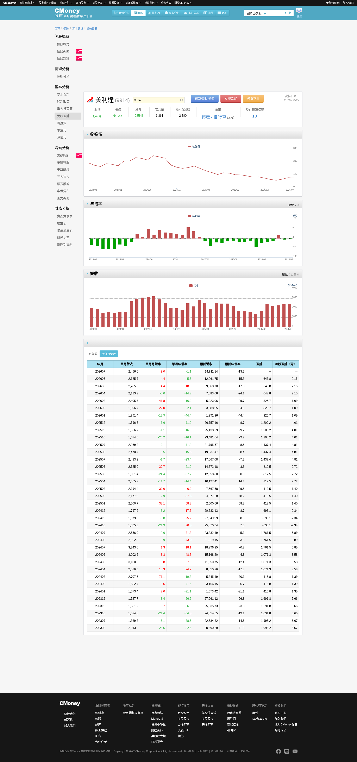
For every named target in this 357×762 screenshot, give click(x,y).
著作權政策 (217, 751)
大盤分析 (124, 12)
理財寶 (99, 713)
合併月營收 (108, 354)
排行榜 (156, 12)
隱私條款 (189, 751)
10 (254, 116)
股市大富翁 (234, 713)
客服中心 (280, 713)
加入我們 (70, 725)
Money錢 (157, 718)
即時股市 (81, 2)
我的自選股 (254, 13)
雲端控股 (233, 724)
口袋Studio (259, 718)
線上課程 (101, 730)
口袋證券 (157, 741)
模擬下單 (253, 98)
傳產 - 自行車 (214, 117)
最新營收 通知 (204, 98)
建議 (299, 16)
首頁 (57, 28)
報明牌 (231, 730)
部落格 (68, 719)
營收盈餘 (92, 28)
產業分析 (174, 12)
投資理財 (64, 2)
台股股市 (183, 713)
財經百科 (157, 730)
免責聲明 (245, 751)
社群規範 (232, 751)
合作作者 (101, 741)
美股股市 (183, 718)
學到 (255, 713)
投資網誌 (157, 713)
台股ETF (183, 724)
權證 (210, 12)
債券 (181, 736)
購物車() (334, 2)
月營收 (93, 354)
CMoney (8, 2)
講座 (98, 724)
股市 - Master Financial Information (76, 13)
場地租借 (280, 730)
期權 (224, 12)
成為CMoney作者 (286, 724)
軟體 (98, 718)
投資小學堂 (158, 724)
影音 (98, 736)
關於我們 (70, 714)
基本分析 (77, 28)
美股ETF (183, 730)
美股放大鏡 (158, 736)
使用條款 (202, 751)
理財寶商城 (26, 2)
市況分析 (193, 12)
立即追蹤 (231, 98)
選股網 (231, 718)
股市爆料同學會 (47, 2)
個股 (140, 12)
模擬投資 (114, 2)
